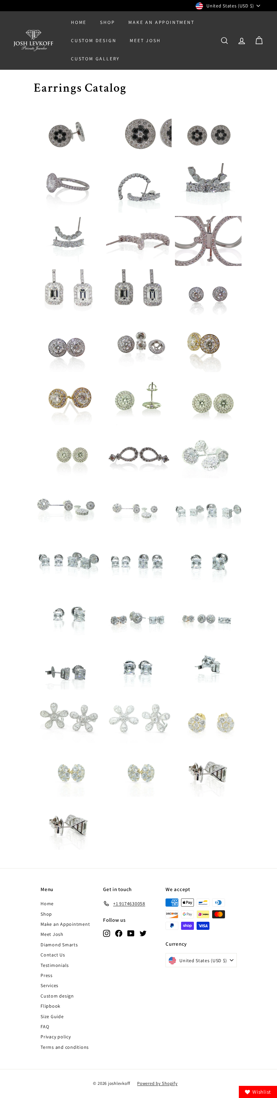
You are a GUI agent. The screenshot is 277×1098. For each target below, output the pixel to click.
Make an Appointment (65, 924)
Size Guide (52, 1016)
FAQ (45, 1027)
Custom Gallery (95, 59)
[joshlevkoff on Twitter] (143, 933)
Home (78, 22)
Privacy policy (56, 1037)
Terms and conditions (65, 1047)
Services (49, 985)
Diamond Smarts (59, 945)
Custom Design (93, 40)
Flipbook (50, 1006)
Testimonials (55, 965)
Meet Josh (145, 40)
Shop (107, 22)
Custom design (57, 996)
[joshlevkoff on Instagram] (106, 933)
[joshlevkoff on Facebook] (118, 933)
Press (47, 975)
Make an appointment (161, 22)
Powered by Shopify (157, 1083)
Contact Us (53, 955)
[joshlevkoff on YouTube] (130, 933)
